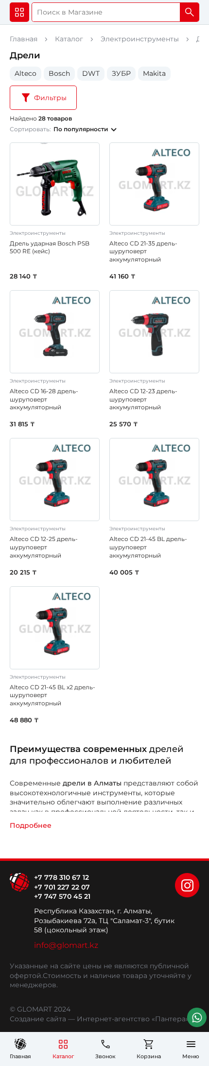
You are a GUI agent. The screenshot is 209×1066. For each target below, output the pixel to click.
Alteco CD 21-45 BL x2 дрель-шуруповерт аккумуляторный (52, 695)
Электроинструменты (140, 39)
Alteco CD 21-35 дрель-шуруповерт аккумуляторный (143, 251)
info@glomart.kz (66, 945)
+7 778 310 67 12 (61, 877)
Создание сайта (38, 1018)
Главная (23, 39)
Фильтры (50, 97)
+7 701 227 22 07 (62, 887)
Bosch (59, 73)
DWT (91, 73)
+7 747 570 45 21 (62, 896)
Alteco (25, 73)
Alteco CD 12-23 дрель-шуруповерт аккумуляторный (143, 399)
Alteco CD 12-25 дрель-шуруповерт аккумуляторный (44, 547)
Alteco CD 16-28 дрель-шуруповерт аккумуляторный (44, 399)
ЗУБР (121, 73)
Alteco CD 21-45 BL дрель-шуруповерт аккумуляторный (148, 547)
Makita (154, 73)
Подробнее (31, 825)
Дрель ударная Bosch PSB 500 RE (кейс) (49, 247)
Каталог (69, 39)
